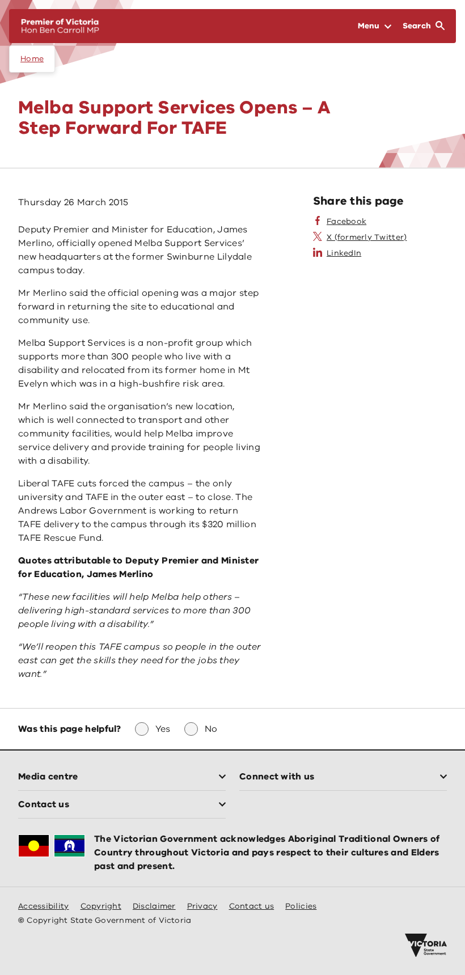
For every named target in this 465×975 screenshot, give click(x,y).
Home (32, 58)
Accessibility (43, 906)
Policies (300, 906)
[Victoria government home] (426, 945)
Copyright (101, 906)
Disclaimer (154, 906)
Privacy (202, 906)
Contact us (251, 906)
